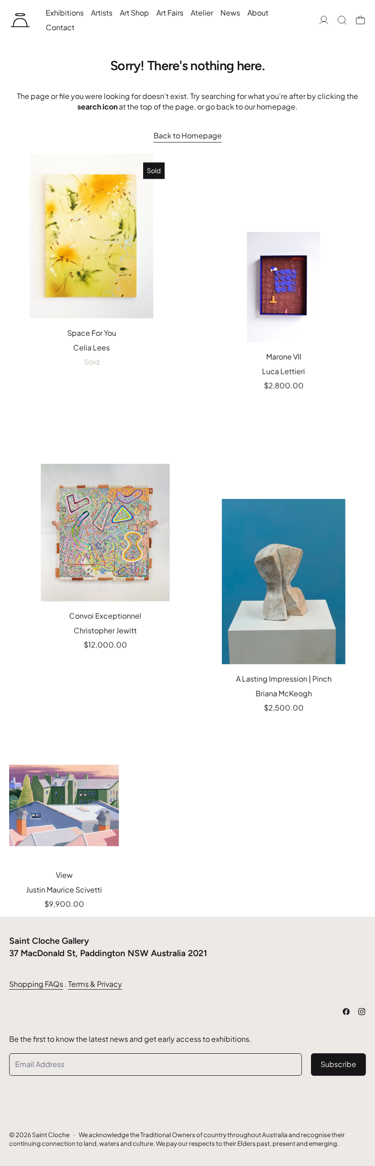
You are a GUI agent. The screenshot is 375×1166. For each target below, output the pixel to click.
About (257, 12)
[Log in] (323, 20)
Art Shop (134, 12)
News (230, 12)
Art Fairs (169, 12)
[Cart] (360, 20)
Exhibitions (65, 12)
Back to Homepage (188, 135)
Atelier (202, 12)
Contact (60, 27)
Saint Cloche (51, 1135)
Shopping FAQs (36, 984)
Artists (101, 12)
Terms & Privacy (95, 984)
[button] (342, 20)
